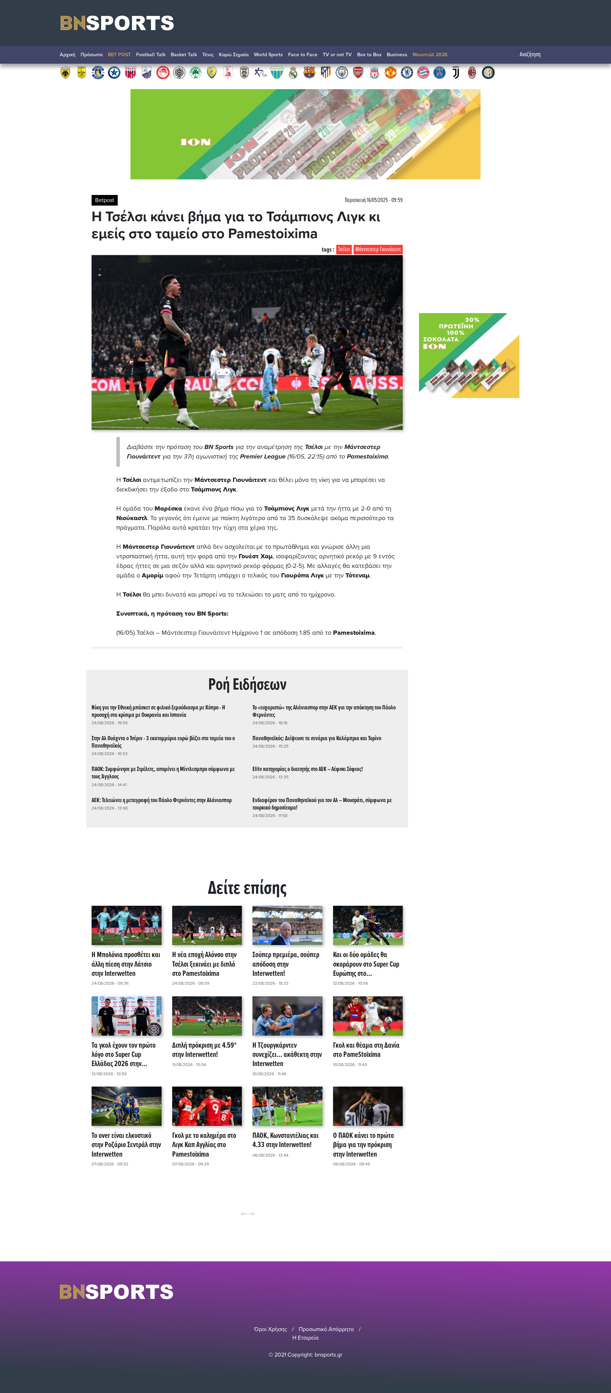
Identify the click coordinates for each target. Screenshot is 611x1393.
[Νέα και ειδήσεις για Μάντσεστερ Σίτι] (342, 72)
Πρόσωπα (92, 55)
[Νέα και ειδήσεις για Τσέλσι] (407, 72)
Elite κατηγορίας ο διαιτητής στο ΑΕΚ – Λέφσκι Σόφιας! (307, 769)
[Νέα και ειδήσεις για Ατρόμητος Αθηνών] (114, 72)
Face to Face (303, 55)
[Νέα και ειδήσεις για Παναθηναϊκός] (195, 72)
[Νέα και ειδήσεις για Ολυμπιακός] (163, 72)
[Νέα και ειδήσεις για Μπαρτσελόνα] (309, 72)
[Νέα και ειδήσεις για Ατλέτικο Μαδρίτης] (325, 72)
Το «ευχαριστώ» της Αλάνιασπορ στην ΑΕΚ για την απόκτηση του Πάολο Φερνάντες (324, 711)
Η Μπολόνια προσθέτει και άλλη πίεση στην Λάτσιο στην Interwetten (126, 964)
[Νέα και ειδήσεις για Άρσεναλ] (358, 72)
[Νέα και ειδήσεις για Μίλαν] (472, 72)
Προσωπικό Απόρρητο (326, 1329)
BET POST (119, 55)
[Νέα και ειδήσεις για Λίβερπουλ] (374, 72)
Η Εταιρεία (305, 1337)
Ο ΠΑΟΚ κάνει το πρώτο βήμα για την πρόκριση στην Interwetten (363, 1145)
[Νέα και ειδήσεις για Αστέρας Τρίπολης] (98, 72)
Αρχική (67, 55)
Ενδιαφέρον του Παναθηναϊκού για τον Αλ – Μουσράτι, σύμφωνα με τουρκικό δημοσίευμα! (322, 804)
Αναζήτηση (530, 55)
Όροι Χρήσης (270, 1329)
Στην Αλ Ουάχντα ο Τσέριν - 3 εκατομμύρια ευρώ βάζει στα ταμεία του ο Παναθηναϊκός (163, 742)
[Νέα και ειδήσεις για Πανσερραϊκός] (228, 72)
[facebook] (538, 1291)
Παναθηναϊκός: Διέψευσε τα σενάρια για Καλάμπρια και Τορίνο (316, 738)
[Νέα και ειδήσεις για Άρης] (81, 72)
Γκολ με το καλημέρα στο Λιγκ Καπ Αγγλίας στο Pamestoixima (204, 1145)
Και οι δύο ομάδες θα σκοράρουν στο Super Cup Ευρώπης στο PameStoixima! (366, 964)
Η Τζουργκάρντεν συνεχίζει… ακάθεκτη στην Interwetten (287, 1055)
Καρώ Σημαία (234, 55)
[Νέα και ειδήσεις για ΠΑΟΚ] (244, 72)
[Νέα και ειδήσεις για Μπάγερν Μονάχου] (423, 72)
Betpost (104, 200)
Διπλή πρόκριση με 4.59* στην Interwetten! (204, 1050)
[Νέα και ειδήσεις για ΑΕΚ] (65, 72)
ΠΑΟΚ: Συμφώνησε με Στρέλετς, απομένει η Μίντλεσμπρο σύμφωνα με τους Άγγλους (163, 773)
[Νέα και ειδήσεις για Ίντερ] (488, 72)
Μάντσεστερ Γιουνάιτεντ (378, 250)
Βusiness (397, 55)
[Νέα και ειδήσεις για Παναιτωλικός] (212, 72)
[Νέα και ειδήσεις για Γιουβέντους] (455, 72)
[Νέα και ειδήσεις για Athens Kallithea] (260, 72)
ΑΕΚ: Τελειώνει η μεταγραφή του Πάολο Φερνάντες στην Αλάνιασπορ (162, 800)
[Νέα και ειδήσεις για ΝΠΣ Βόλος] (130, 72)
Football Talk (150, 55)
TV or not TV (337, 55)
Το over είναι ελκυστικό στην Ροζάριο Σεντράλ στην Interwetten (126, 1145)
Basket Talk (184, 55)
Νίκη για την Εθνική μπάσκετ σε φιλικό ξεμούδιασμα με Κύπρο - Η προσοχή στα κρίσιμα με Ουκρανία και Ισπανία (158, 711)
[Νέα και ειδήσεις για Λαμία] (146, 72)
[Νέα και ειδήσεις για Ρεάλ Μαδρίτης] (293, 72)
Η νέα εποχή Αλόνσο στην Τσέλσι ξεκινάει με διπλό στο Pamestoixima (204, 964)
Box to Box (369, 55)
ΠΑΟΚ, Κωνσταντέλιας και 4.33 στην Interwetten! (285, 1141)
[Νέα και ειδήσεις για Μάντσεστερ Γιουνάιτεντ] (390, 72)
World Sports (268, 55)
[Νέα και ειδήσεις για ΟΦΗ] (179, 72)
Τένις (208, 55)
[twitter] (547, 1291)
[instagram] (528, 1291)
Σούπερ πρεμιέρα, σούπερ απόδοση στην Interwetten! (285, 964)
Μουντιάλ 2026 (430, 55)
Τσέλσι (344, 250)
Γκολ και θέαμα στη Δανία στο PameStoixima (366, 1050)
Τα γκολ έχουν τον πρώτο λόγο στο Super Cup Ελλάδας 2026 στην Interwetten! (124, 1055)
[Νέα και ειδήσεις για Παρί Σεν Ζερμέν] (439, 72)
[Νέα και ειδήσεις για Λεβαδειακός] (277, 72)
